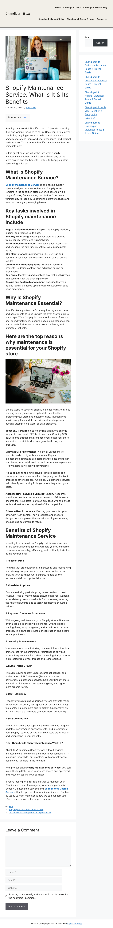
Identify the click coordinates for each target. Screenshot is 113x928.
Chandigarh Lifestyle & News (80, 19)
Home (58, 8)
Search (88, 37)
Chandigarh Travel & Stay (95, 8)
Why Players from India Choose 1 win (26, 809)
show (23, 117)
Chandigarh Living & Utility (51, 19)
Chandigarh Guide (72, 8)
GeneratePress (74, 923)
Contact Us (102, 19)
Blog (11, 806)
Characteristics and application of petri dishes (30, 812)
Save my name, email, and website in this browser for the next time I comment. (38, 896)
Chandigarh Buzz (18, 13)
